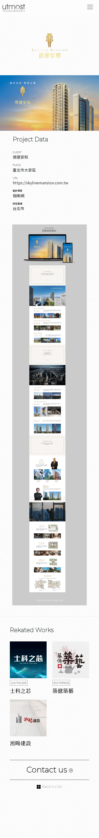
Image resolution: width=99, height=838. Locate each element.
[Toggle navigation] (90, 7)
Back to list (51, 786)
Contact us (47, 769)
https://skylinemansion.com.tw (40, 183)
